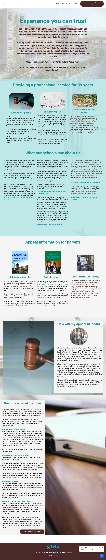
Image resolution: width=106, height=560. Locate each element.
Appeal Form (66, 4)
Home (58, 4)
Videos (74, 4)
